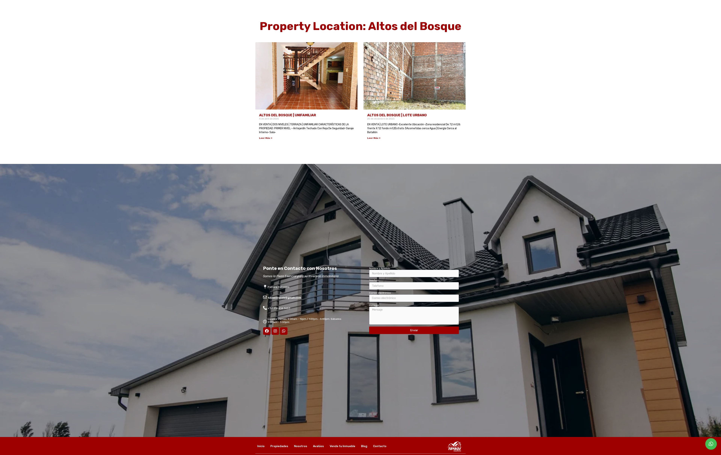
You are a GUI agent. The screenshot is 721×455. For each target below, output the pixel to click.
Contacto (467, 12)
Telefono (374, 280)
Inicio (344, 12)
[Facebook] (267, 331)
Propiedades (363, 12)
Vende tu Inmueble (428, 12)
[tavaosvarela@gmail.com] (265, 297)
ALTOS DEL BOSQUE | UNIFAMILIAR (287, 115)
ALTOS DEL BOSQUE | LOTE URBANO (397, 115)
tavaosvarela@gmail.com (284, 297)
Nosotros (385, 12)
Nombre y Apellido (379, 268)
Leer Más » (265, 138)
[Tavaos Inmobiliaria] (256, 20)
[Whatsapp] (283, 331)
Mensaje (374, 305)
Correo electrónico (380, 292)
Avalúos (404, 12)
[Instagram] (275, 331)
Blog (451, 12)
